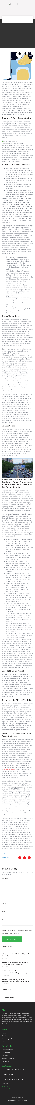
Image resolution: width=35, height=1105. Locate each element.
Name (4, 903)
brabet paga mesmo (9, 770)
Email (4, 912)
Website (4, 920)
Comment (5, 878)
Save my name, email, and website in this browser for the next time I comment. (17, 931)
